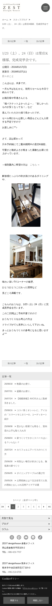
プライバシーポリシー (30, 588)
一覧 (26, 41)
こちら (33, 164)
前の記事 (12, 41)
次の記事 (40, 41)
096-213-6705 (14, 572)
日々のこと (8, 76)
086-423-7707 (14, 552)
